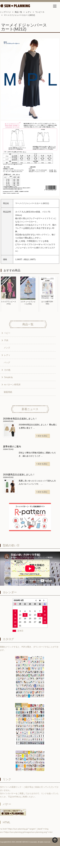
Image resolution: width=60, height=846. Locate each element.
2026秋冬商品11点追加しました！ (20, 418)
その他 (7, 370)
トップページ (5, 12)
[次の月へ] (44, 600)
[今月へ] (39, 600)
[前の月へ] (35, 600)
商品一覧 (18, 12)
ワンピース (39, 12)
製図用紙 (8, 392)
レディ (28, 12)
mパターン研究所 (12, 384)
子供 (6, 340)
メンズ (7, 347)
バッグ (7, 362)
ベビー (7, 333)
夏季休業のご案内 (12, 446)
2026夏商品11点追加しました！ (19, 474)
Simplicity (8, 377)
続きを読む (43, 436)
